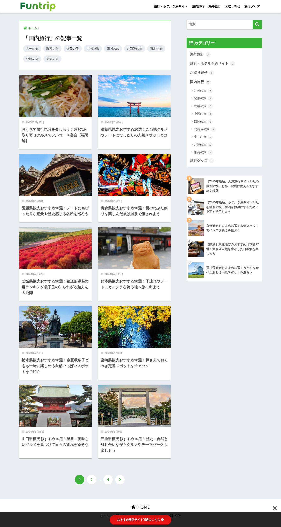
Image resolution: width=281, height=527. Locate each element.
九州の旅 (32, 48)
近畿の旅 (72, 48)
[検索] (257, 24)
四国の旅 (113, 48)
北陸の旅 (32, 59)
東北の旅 (156, 48)
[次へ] (120, 479)
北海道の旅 (134, 48)
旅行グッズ (252, 6)
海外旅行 (214, 6)
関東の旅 (52, 48)
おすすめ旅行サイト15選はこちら (138, 519)
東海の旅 (52, 59)
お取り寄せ (232, 6)
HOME (143, 507)
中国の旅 (93, 48)
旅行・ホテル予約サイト (171, 6)
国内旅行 (198, 6)
